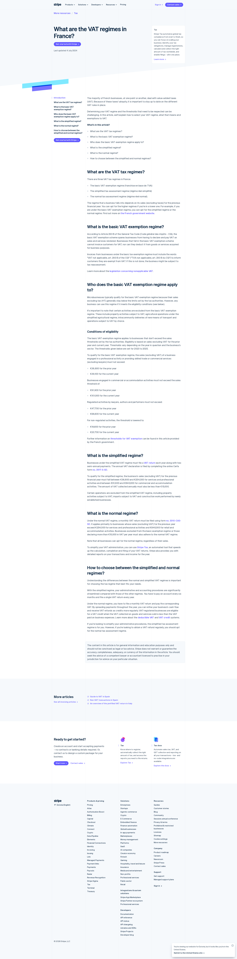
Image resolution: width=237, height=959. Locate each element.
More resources (62, 13)
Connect (90, 829)
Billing (89, 815)
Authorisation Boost (95, 812)
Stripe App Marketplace (130, 897)
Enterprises (125, 805)
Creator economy (128, 853)
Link (89, 856)
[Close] (232, 946)
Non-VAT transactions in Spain (104, 700)
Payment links (93, 863)
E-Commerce (126, 818)
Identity (90, 846)
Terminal (91, 888)
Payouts (90, 870)
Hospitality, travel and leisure (132, 863)
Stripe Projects (126, 931)
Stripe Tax (142, 547)
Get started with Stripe (66, 44)
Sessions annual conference (166, 818)
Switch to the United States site (188, 953)
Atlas (89, 808)
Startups (124, 808)
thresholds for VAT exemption (126, 438)
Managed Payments (95, 860)
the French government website (137, 213)
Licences (158, 832)
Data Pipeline (92, 836)
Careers (157, 855)
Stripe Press (159, 862)
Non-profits (125, 874)
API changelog (126, 924)
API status (124, 921)
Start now (60, 763)
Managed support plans (164, 879)
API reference (126, 917)
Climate (90, 825)
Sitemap (157, 835)
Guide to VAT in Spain (100, 696)
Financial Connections (96, 843)
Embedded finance (128, 822)
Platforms (124, 843)
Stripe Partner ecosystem (131, 900)
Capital (90, 818)
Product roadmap (161, 852)
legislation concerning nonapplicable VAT (131, 271)
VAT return (149, 462)
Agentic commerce (128, 812)
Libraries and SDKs (128, 928)
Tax (76, 13)
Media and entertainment (131, 870)
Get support (159, 876)
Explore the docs (161, 765)
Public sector (126, 881)
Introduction (59, 97)
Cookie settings (161, 839)
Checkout (91, 822)
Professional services (129, 877)
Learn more (159, 59)
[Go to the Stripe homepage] (56, 800)
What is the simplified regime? (67, 121)
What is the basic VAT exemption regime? (64, 108)
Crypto (90, 832)
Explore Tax (125, 762)
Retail (122, 884)
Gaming (123, 860)
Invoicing (91, 850)
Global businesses (128, 829)
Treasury (91, 891)
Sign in (158, 4)
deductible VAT (146, 617)
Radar (89, 874)
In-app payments (127, 832)
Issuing (90, 853)
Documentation (127, 914)
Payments (91, 867)
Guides (157, 805)
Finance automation (128, 825)
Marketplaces (126, 836)
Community (159, 815)
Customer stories (161, 808)
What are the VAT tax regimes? (68, 102)
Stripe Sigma (92, 881)
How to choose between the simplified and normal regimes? (68, 131)
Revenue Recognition (96, 877)
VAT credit (164, 617)
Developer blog (127, 935)
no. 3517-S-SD (100, 469)
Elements (91, 839)
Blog (156, 812)
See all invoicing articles (65, 702)
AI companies (126, 850)
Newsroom (158, 859)
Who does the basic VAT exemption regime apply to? (66, 115)
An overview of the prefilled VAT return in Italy (111, 703)
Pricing (123, 4)
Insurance (124, 867)
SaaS (122, 846)
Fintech (123, 856)
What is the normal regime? (66, 125)
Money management (129, 839)
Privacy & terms (160, 822)
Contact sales (173, 4)
